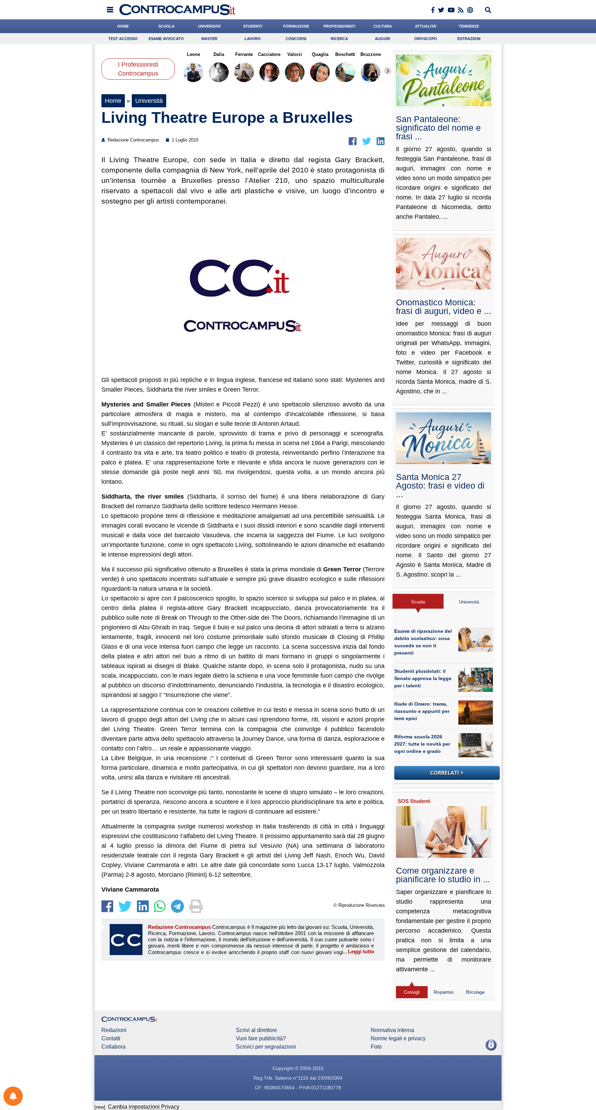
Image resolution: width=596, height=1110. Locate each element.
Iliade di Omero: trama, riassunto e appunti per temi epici (421, 711)
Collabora (113, 1047)
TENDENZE (469, 26)
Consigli (412, 992)
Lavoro (253, 39)
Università (149, 100)
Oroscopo (425, 39)
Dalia (218, 54)
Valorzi (294, 54)
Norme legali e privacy (398, 1038)
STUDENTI (252, 26)
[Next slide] (387, 71)
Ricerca (339, 39)
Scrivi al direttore (256, 1030)
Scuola (418, 602)
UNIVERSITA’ (209, 26)
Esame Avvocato (166, 39)
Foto (376, 1047)
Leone (193, 54)
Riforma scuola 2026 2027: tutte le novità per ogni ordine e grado (422, 744)
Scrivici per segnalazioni (266, 1047)
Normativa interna (392, 1030)
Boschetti (345, 54)
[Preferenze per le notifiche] (13, 1096)
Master (209, 39)
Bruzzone (370, 54)
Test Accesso (123, 39)
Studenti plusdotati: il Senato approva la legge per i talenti (422, 678)
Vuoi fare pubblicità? (261, 1038)
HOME (123, 26)
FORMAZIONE (296, 26)
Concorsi (296, 39)
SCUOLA (166, 26)
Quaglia (319, 54)
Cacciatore (269, 54)
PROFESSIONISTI (339, 26)
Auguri (382, 39)
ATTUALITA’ (426, 26)
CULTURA (383, 26)
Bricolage (475, 992)
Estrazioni (468, 39)
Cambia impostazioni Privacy (143, 1107)
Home (113, 100)
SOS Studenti (414, 801)
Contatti (110, 1038)
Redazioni (114, 1030)
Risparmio (444, 992)
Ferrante (244, 54)
